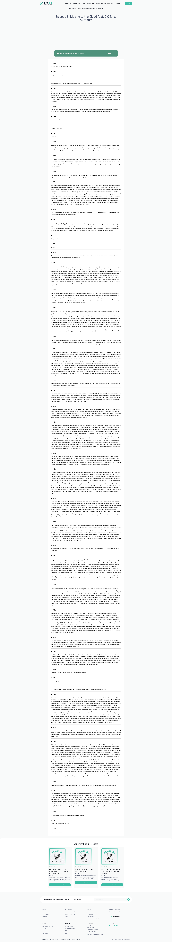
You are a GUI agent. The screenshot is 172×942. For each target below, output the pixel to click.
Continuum (45, 912)
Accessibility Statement (65, 939)
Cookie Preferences (76, 939)
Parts (88, 912)
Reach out (111, 53)
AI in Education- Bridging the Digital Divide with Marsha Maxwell (111, 871)
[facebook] (110, 925)
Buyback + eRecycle (114, 909)
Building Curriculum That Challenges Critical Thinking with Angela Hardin (58, 871)
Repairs (89, 909)
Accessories (90, 916)
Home (70, 8)
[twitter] (112, 925)
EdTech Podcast (69, 926)
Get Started (45, 933)
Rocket (128, 3)
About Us (103, 3)
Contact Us (119, 3)
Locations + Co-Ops (47, 926)
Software (44, 916)
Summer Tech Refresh (93, 919)
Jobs (43, 931)
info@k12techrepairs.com (95, 934)
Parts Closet (90, 914)
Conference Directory (70, 928)
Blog (66, 933)
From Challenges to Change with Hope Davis (84, 870)
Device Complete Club (70, 912)
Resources (109, 3)
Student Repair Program (71, 914)
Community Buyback (114, 912)
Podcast (79, 8)
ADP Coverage (68, 909)
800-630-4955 (92, 932)
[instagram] (117, 925)
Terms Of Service (54, 939)
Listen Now (59, 885)
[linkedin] (114, 925)
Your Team (45, 928)
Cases (66, 916)
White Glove (45, 914)
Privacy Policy (45, 939)
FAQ (66, 931)
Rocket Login (116, 916)
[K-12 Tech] (47, 3)
